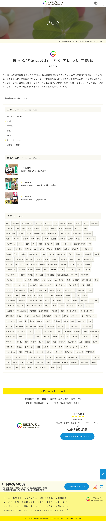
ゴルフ (49, 352)
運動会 (30, 269)
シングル (9, 367)
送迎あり (96, 357)
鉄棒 (23, 295)
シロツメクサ (87, 326)
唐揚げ (55, 336)
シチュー (49, 357)
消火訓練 (59, 295)
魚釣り (38, 336)
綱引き (38, 269)
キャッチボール (11, 275)
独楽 (43, 280)
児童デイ (9, 259)
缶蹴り (53, 228)
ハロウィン (61, 254)
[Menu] (102, 3)
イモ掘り (77, 331)
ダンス (70, 254)
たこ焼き (39, 259)
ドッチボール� (41, 290)
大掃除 (70, 239)
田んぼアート (85, 336)
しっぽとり (89, 306)
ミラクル (29, 362)
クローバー (75, 316)
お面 (60, 228)
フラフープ (58, 352)
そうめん (74, 336)
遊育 (62, 311)
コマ (49, 280)
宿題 (40, 244)
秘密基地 (74, 362)
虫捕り (62, 223)
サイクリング (65, 233)
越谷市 (8, 239)
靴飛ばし (22, 336)
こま (24, 285)
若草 (21, 362)
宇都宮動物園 (11, 300)
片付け (33, 342)
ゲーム (20, 244)
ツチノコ (63, 259)
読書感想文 (88, 233)
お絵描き (76, 280)
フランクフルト (89, 239)
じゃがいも (39, 362)
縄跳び (36, 280)
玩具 (20, 321)
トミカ (19, 316)
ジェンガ (75, 249)
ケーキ (19, 280)
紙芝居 (53, 239)
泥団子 (21, 233)
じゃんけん (19, 259)
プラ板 (19, 342)
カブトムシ (77, 233)
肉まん (59, 290)
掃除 (71, 259)
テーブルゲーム (27, 223)
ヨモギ (75, 300)
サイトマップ (61, 510)
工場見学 (62, 342)
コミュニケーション (41, 367)
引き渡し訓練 (31, 326)
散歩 (40, 295)
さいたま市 (79, 352)
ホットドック (85, 357)
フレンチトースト (20, 357)
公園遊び (79, 254)
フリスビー (49, 295)
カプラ (95, 336)
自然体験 (15, 223)
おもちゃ (63, 264)
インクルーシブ (56, 347)
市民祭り (23, 254)
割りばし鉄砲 (11, 233)
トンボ (45, 239)
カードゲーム (66, 244)
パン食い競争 (21, 311)
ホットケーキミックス (34, 306)
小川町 (41, 342)
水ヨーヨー (10, 347)
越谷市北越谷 (87, 280)
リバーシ (17, 285)
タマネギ (9, 264)
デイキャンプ (52, 233)
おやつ (42, 249)
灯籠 (43, 254)
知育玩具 (57, 321)
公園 (85, 228)
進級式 (59, 300)
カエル (38, 331)
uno (35, 249)
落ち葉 (87, 269)
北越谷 (36, 228)
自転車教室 (50, 326)
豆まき (8, 285)
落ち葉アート (72, 357)
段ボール (29, 259)
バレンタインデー (46, 285)
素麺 (29, 228)
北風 (29, 295)
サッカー (9, 249)
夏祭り (95, 342)
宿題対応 (94, 223)
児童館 (96, 254)
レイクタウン (11, 352)
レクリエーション (14, 140)
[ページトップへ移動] (101, 486)
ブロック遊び (73, 285)
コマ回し (19, 249)
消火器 (67, 295)
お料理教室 (50, 275)
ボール (16, 295)
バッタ (30, 331)
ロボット (68, 228)
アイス (30, 336)
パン (62, 336)
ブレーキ (60, 326)
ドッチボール (52, 264)
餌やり (47, 300)
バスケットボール (71, 347)
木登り (8, 295)
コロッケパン (59, 280)
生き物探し (75, 326)
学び (17, 367)
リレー (45, 269)
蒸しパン (20, 306)
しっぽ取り (10, 311)
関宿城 (41, 326)
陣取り (31, 321)
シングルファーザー (89, 316)
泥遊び (22, 275)
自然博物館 (67, 331)
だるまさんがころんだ (32, 316)
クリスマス (70, 269)
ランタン (51, 254)
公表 (31, 290)
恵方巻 (14, 362)
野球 (38, 239)
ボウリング (29, 347)
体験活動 (54, 311)
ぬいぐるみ (71, 306)
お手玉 (39, 321)
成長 (23, 367)
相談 (58, 367)
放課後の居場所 (79, 244)
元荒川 (66, 321)
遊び (9, 135)
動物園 (87, 342)
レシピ (61, 306)
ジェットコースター (35, 300)
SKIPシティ (68, 352)
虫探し (66, 249)
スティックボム (48, 331)
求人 (55, 223)
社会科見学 (72, 342)
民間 (90, 321)
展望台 (65, 316)
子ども (49, 249)
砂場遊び (88, 264)
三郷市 (45, 347)
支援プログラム (21, 290)
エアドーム (10, 342)
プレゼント (10, 280)
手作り (8, 357)
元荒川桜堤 (29, 352)
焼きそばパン (60, 357)
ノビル (67, 300)
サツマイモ (24, 264)
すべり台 (34, 264)
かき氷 (78, 239)
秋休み (8, 254)
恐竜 (20, 352)
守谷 (48, 342)
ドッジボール (11, 269)
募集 (85, 331)
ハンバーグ (39, 352)
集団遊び (58, 249)
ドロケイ (9, 290)
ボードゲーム (88, 259)
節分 (96, 280)
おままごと (33, 285)
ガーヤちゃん (94, 331)
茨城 (58, 331)
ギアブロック (11, 336)
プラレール (49, 244)
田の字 (42, 264)
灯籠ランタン (34, 254)
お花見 (80, 306)
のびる (47, 306)
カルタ (80, 269)
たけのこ (28, 249)
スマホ (78, 259)
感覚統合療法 (43, 311)
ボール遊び (39, 275)
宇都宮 (84, 295)
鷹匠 (46, 259)
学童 (7, 362)
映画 (26, 342)
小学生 (10, 121)
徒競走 (53, 269)
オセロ (78, 223)
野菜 (54, 306)
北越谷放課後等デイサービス (67, 275)
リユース (57, 316)
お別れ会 (88, 254)
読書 (57, 244)
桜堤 (72, 321)
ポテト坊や (10, 331)
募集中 (89, 285)
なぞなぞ (84, 300)
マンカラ (39, 223)
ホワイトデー (69, 290)
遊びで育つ (21, 331)
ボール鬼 (9, 326)
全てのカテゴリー (14, 116)
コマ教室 (28, 280)
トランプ (77, 228)
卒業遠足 (22, 300)
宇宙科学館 (90, 352)
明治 (54, 342)
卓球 (89, 244)
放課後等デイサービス (60, 362)
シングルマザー (72, 311)
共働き (94, 362)
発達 (29, 367)
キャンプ (17, 239)
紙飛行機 (62, 239)
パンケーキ (10, 306)
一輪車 (38, 347)
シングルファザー (87, 311)
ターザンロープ (86, 249)
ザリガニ (84, 347)
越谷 (48, 362)
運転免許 (46, 336)
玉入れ (61, 269)
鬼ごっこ (48, 223)
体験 (9, 130)
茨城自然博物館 (39, 233)
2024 (15, 254)
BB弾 (82, 285)
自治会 (19, 347)
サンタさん (84, 275)
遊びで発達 (47, 316)
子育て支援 (84, 362)
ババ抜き (22, 269)
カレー (28, 233)
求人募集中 (19, 326)
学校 (34, 244)
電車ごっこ (81, 321)
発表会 (52, 290)
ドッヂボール (11, 321)
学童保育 (9, 228)
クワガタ (45, 228)
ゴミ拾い (54, 259)
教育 (52, 367)
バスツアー (93, 300)
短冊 (17, 228)
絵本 (32, 239)
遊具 (68, 280)
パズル (89, 290)
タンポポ (48, 321)
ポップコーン (10, 244)
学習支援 (33, 311)
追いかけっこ (60, 285)
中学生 (10, 125)
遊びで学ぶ (10, 316)
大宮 (80, 342)
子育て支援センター (36, 357)
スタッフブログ (13, 144)
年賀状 (30, 275)
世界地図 (81, 290)
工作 (27, 244)
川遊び (25, 239)
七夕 (23, 228)
